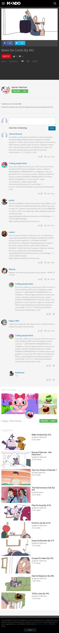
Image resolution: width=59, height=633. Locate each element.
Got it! (30, 630)
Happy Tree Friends (11, 421)
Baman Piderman (19, 87)
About (3, 61)
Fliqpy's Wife (14, 321)
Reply (52, 156)
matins (12, 232)
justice (11, 200)
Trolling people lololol (18, 163)
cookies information (43, 624)
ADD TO (6, 56)
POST (52, 128)
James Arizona (15, 134)
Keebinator (20, 373)
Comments (13, 61)
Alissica (12, 269)
